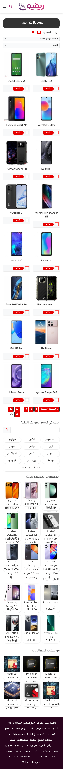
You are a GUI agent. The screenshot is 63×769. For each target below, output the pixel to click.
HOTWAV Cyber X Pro (16, 169)
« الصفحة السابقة (49, 409)
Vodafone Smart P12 (16, 125)
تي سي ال (45, 757)
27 (17, 409)
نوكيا (51, 461)
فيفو (31, 453)
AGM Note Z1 (16, 213)
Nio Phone (46, 349)
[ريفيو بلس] (31, 6)
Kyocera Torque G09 (46, 393)
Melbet (26, 762)
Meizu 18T (46, 169)
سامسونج (51, 439)
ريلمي (31, 446)
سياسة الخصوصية (27, 757)
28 (11, 409)
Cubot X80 (16, 261)
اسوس (8, 751)
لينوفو (12, 461)
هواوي (12, 439)
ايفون (32, 439)
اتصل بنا (36, 762)
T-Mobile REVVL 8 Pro (16, 305)
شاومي (51, 453)
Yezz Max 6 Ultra (46, 125)
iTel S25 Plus (16, 349)
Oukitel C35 (46, 81)
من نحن (11, 757)
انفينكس (12, 453)
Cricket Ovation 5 (17, 81)
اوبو (51, 446)
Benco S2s (46, 261)
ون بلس (31, 461)
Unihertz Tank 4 (16, 393)
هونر (12, 446)
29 (17, 414)
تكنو (54, 757)
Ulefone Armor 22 (46, 305)
